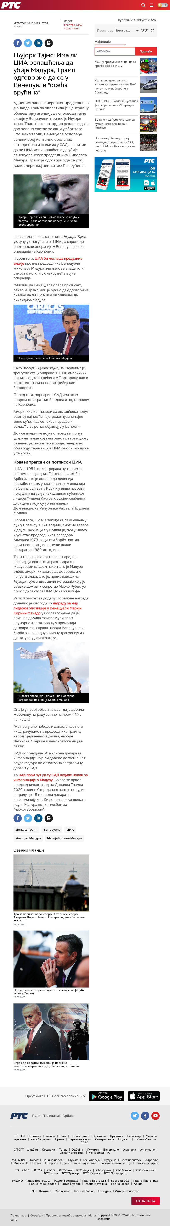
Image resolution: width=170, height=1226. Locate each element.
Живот (34, 1160)
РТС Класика (144, 1170)
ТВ (17, 1170)
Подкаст (124, 1139)
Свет (63, 1136)
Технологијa (91, 1160)
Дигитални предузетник (79, 1163)
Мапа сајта (145, 1201)
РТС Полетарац (115, 1173)
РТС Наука (83, 1170)
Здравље (151, 1160)
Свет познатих (131, 1160)
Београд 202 (120, 1180)
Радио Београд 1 (38, 1180)
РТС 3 (50, 1170)
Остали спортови (72, 1153)
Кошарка (48, 1149)
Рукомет (93, 1149)
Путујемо (110, 1160)
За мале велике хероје (116, 1163)
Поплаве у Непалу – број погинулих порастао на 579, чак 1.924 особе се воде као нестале (115, 144)
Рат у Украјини (40, 1139)
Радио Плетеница (145, 1180)
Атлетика (129, 1149)
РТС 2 (38, 1170)
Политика (34, 1136)
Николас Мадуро (28, 838)
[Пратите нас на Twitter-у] (135, 1116)
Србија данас (79, 1136)
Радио (17, 1180)
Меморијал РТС (99, 1153)
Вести (20, 1136)
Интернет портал (127, 1191)
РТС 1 (26, 1170)
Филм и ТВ (20, 1163)
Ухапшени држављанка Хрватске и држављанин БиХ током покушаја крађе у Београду (115, 86)
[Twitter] (28, 43)
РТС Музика (91, 1173)
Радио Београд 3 (94, 1180)
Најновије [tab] (103, 41)
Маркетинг (62, 1191)
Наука (36, 1163)
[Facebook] (17, 43)
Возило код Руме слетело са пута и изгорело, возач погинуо (115, 123)
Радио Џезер (120, 1184)
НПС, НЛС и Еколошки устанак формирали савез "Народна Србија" (116, 105)
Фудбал (32, 1149)
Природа (51, 1163)
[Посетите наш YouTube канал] (155, 1116)
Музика (73, 1160)
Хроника (99, 1136)
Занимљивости (53, 1160)
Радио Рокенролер (42, 1184)
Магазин (19, 1160)
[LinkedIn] (38, 43)
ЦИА (70, 830)
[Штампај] (49, 43)
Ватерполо (111, 1149)
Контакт (45, 1191)
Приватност (19, 1215)
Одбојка (77, 1149)
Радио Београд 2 (66, 1180)
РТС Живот (123, 1170)
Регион (50, 1136)
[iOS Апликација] (126, 174)
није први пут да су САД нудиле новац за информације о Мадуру (50, 777)
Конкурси (104, 1191)
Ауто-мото (147, 1149)
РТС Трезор (70, 1173)
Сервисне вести (79, 1139)
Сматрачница (104, 1139)
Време (59, 1139)
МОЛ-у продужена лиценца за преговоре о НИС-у (115, 64)
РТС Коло (51, 1173)
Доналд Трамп (26, 830)
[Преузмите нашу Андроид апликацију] (106, 1096)
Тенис (63, 1149)
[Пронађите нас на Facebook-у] (145, 1116)
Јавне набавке (83, 1191)
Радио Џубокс (71, 1184)
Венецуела (52, 830)
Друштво (116, 1136)
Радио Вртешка (96, 1184)
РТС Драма (103, 1170)
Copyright (36, 1215)
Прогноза (105, 30)
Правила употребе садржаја (66, 1215)
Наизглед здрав (147, 1163)
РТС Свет (65, 1170)
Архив (138, 1184)
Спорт (19, 1149)
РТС (33, 1191)
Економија (134, 1136)
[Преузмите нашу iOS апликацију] (144, 1096)
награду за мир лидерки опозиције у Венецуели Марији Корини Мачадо (47, 608)
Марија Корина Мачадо (64, 838)
